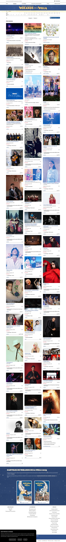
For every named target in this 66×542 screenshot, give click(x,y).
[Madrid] (57, 1)
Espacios (35, 18)
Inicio (6, 11)
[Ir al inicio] (33, 8)
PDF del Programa (55, 17)
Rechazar (19, 539)
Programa (9, 11)
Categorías (30, 18)
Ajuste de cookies (12, 539)
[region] (18, 536)
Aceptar (25, 539)
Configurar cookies (57, 540)
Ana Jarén (13, 473)
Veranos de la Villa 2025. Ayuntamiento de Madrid (14, 1)
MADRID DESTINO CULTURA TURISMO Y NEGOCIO (46, 475)
